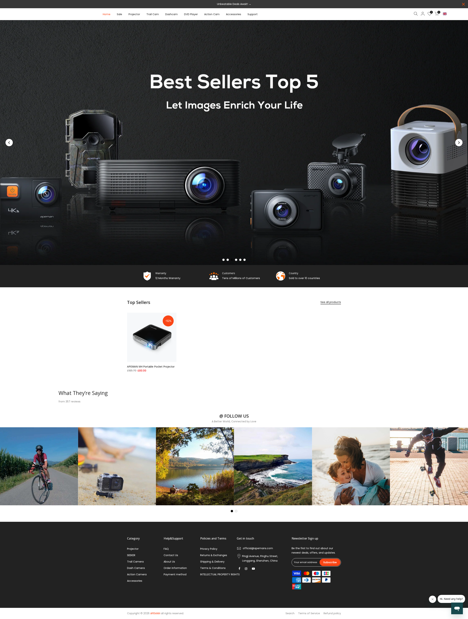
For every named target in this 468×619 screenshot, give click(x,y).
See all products (330, 302)
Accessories (233, 14)
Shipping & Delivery (212, 561)
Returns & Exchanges (213, 555)
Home (106, 14)
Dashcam (171, 14)
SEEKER (131, 555)
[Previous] (9, 142)
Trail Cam (152, 14)
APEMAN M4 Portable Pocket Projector (151, 366)
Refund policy (332, 613)
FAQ (166, 549)
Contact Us (171, 555)
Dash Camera (136, 568)
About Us (169, 561)
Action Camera (137, 574)
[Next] (459, 142)
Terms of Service (309, 613)
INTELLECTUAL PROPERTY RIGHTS (220, 574)
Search (290, 613)
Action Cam (212, 14)
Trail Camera (135, 561)
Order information (175, 568)
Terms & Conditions (213, 568)
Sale (119, 14)
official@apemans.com (258, 548)
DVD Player (191, 14)
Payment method (175, 574)
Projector (134, 14)
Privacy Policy (208, 549)
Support (253, 14)
